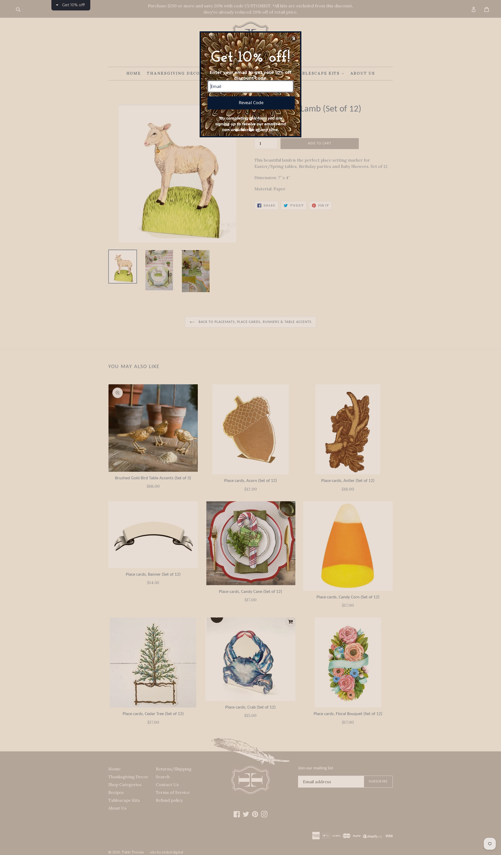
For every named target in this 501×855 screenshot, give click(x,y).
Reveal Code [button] (251, 102)
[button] (294, 39)
